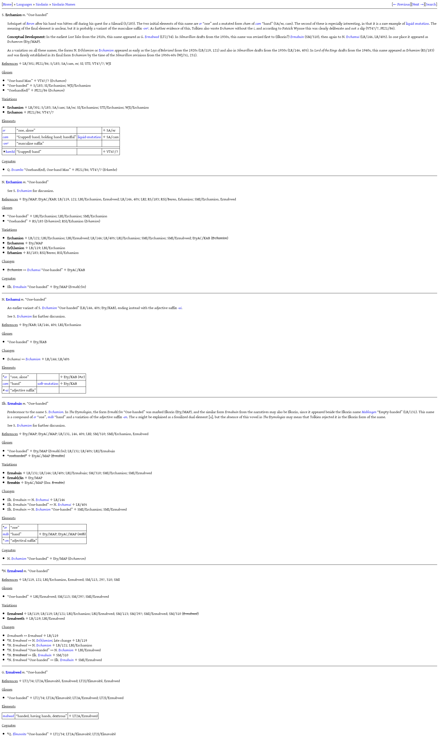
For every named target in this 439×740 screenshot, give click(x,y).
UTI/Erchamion (111, 107)
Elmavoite (19, 734)
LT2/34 (38, 697)
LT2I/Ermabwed (111, 697)
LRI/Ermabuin (104, 451)
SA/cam (58, 107)
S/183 (38, 85)
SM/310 (95, 473)
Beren (30, 23)
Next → (418, 4)
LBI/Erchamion (44, 216)
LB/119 (34, 248)
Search (431, 4)
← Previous (401, 4)
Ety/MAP (36, 243)
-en (125, 417)
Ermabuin (297, 36)
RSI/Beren (47, 252)
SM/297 (78, 596)
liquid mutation (417, 23)
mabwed (8, 716)
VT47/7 (43, 80)
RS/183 (37, 221)
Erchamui (352, 36)
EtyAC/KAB (201, 238)
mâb (51, 417)
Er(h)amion (44, 640)
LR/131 (73, 451)
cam (258, 23)
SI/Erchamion (54, 85)
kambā (10, 151)
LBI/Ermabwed (77, 238)
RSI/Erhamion (72, 221)
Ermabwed (152, 36)
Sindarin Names (63, 4)
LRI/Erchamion (69, 216)
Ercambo (17, 169)
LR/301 (34, 107)
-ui (180, 307)
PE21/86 (41, 90)
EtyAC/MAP (41, 455)
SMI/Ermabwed (179, 238)
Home (7, 4)
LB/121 (34, 238)
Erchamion (106, 50)
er (200, 23)
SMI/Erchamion (95, 216)
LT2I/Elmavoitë (104, 734)
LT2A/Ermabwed (85, 697)
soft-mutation (47, 383)
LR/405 (109, 238)
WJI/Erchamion (79, 85)
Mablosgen (369, 412)
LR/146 (96, 238)
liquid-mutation (89, 137)
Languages (24, 4)
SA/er (70, 107)
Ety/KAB (40, 342)
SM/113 (64, 596)
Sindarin (42, 4)
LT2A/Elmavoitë (58, 697)
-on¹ (145, 28)
